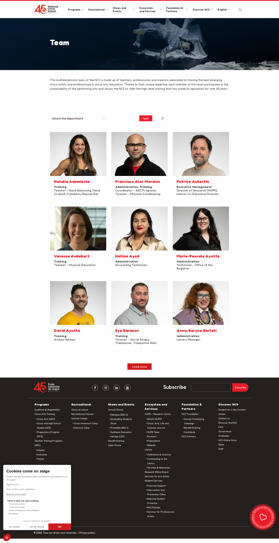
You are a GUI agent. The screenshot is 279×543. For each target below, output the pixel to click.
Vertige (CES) (117, 436)
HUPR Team (153, 432)
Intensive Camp (82, 427)
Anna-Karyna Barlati (197, 330)
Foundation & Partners (174, 9)
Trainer (40, 458)
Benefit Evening (116, 440)
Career (222, 414)
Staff (220, 448)
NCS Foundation (190, 414)
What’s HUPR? (154, 419)
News (221, 444)
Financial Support (156, 485)
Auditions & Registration (47, 409)
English (222, 9)
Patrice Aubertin (193, 181)
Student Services (153, 480)
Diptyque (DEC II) (119, 414)
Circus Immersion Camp (86, 423)
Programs (74, 9)
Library (148, 449)
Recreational (96, 9)
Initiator (41, 450)
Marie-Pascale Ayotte (198, 256)
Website (151, 445)
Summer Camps (79, 418)
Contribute (189, 432)
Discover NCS (201, 9)
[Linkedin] (117, 388)
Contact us (224, 418)
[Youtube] (127, 388)
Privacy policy (87, 532)
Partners (151, 436)
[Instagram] (106, 388)
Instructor (42, 454)
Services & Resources (158, 467)
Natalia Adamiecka (72, 181)
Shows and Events (119, 9)
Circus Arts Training (45, 414)
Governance (224, 431)
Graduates (223, 435)
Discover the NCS (227, 422)
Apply (146, 118)
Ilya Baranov (127, 330)
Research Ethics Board (156, 472)
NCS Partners (189, 436)
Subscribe (174, 387)
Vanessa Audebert (71, 256)
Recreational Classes (82, 414)
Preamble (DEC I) (119, 427)
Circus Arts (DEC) (46, 419)
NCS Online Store (227, 440)
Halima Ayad (127, 256)
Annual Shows (115, 409)
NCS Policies (153, 507)
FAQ (220, 427)
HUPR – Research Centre (158, 414)
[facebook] (95, 388)
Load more (139, 366)
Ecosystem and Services (147, 9)
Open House (114, 445)
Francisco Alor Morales (137, 181)
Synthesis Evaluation (121, 432)
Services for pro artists (157, 476)
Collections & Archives (159, 454)
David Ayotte (67, 330)
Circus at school (79, 409)
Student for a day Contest (232, 409)
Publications (153, 440)
